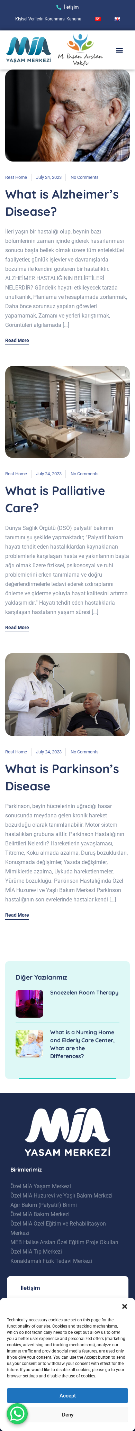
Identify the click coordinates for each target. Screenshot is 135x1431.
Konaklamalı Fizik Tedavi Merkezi (51, 1261)
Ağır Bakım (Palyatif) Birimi (43, 1205)
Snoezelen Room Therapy (84, 992)
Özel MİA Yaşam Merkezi (40, 1186)
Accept (68, 1396)
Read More (17, 340)
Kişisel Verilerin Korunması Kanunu (48, 19)
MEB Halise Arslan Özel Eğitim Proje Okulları (64, 1242)
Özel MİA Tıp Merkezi (36, 1251)
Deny (67, 1415)
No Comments (85, 177)
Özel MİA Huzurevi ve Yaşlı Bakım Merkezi (61, 1195)
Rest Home (16, 177)
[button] (124, 1306)
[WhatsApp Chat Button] (17, 1413)
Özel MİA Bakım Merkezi (40, 1214)
